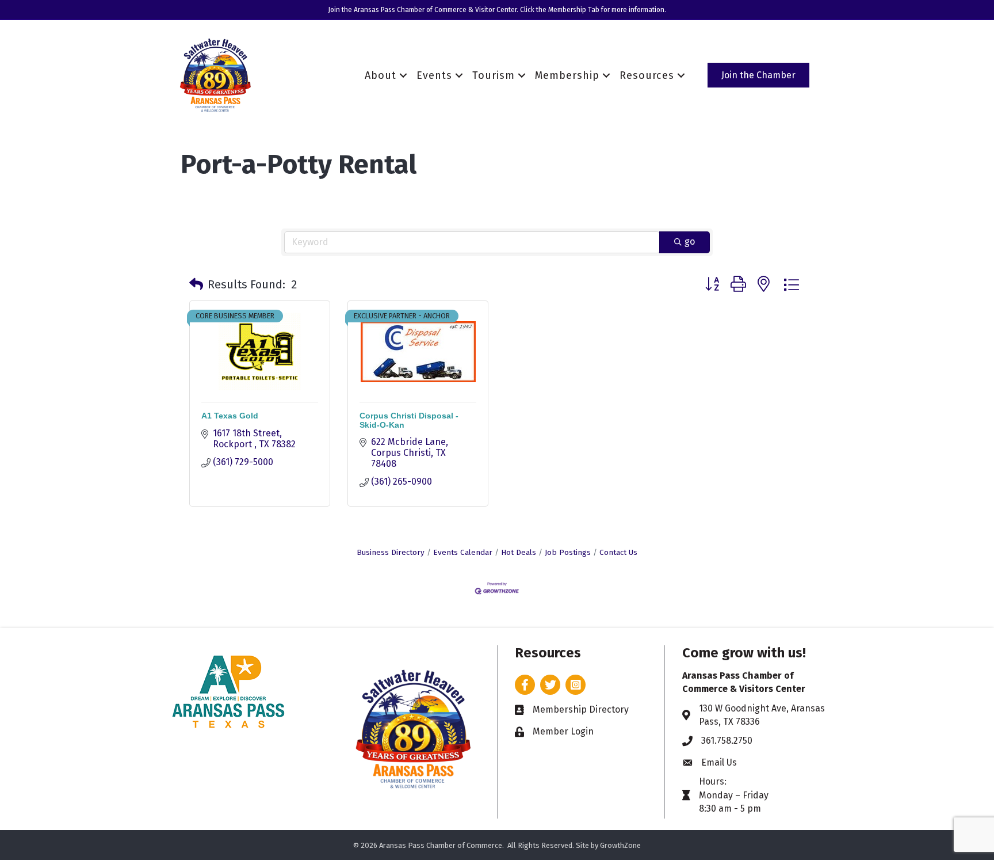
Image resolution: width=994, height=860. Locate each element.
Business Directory (391, 552)
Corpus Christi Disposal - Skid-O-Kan (409, 420)
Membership (567, 75)
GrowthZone (620, 845)
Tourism (493, 75)
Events (434, 75)
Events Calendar (462, 552)
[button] (196, 284)
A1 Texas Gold (229, 415)
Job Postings (568, 552)
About (380, 75)
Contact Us (618, 552)
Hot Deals (518, 552)
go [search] (690, 241)
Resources (647, 75)
